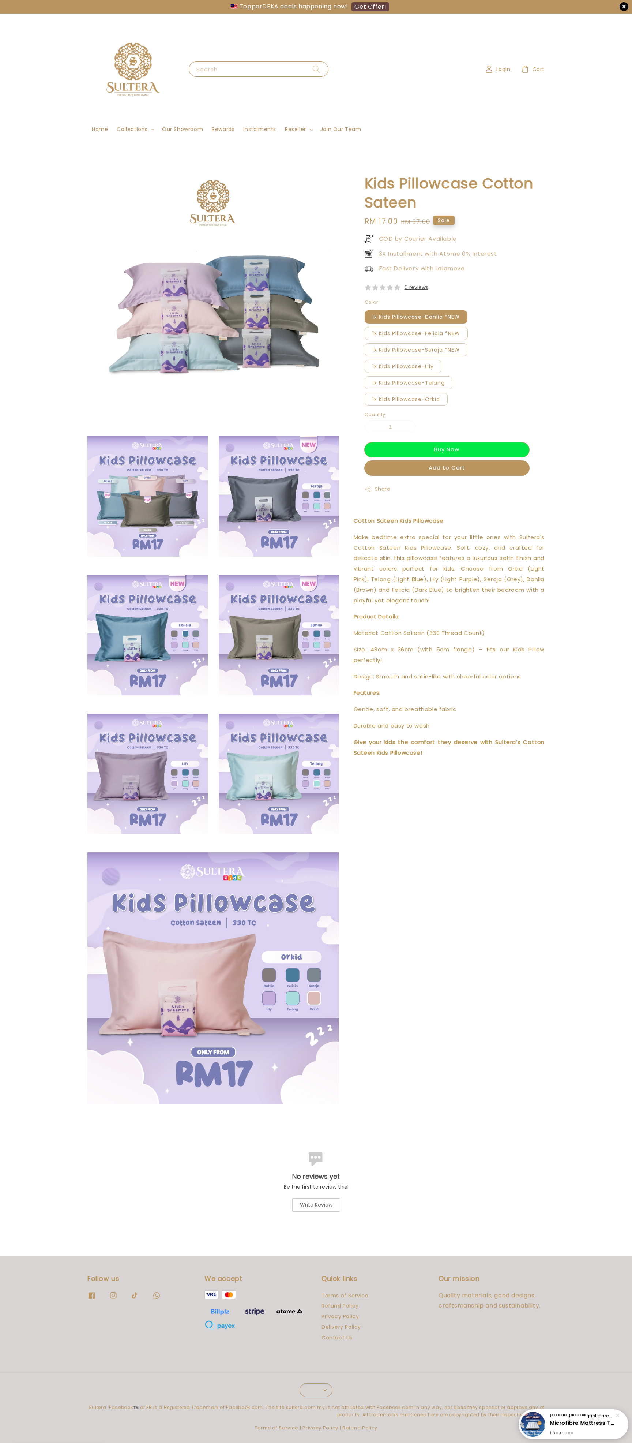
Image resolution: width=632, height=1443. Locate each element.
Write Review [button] (316, 1204)
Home (100, 129)
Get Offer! (370, 7)
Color (372, 302)
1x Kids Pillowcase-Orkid (406, 399)
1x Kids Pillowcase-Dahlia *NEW (416, 317)
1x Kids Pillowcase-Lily (403, 366)
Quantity (375, 414)
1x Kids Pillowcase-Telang (408, 383)
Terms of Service (345, 1295)
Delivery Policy (341, 1327)
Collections (132, 129)
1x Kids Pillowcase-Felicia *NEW (416, 333)
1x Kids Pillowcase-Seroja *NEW (416, 350)
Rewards (223, 129)
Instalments (259, 129)
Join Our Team (340, 129)
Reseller (295, 129)
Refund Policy (340, 1305)
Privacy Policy (340, 1316)
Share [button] (383, 489)
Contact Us (337, 1337)
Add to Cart (447, 467)
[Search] (316, 69)
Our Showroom (182, 129)
